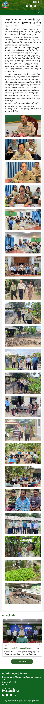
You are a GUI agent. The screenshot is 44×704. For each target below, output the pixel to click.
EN (38, 2)
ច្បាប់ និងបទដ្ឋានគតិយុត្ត (8, 688)
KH (35, 2)
